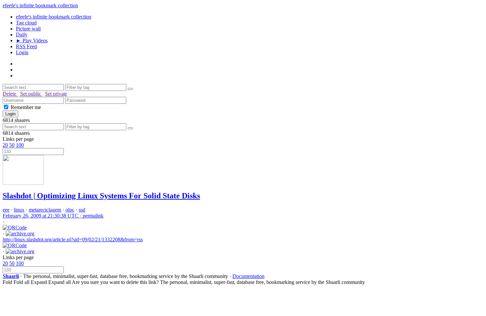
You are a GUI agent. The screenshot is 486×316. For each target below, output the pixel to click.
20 (5, 145)
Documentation (248, 276)
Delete (10, 94)
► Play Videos (32, 40)
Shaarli (11, 276)
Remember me (26, 107)
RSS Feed (26, 46)
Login (22, 52)
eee (6, 210)
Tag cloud (26, 22)
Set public (31, 94)
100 (20, 145)
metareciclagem (45, 210)
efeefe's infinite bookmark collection (40, 5)
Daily (21, 34)
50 (12, 145)
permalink (53, 215)
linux (19, 210)
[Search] (130, 89)
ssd (82, 210)
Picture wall (28, 28)
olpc (69, 210)
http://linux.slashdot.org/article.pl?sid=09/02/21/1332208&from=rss (73, 239)
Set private (56, 94)
